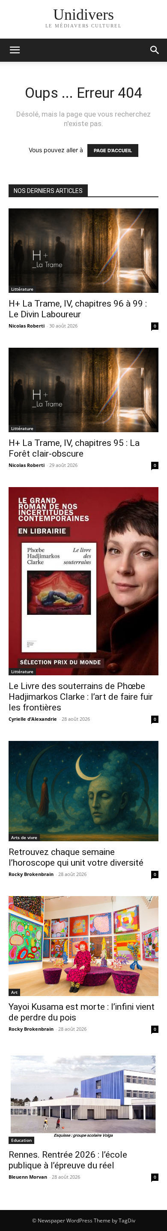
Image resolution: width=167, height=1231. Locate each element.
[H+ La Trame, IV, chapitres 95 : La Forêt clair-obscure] (83, 390)
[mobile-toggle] (14, 50)
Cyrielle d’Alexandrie (33, 719)
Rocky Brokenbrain (31, 874)
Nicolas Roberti (27, 325)
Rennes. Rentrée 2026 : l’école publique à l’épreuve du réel (68, 1160)
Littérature (22, 289)
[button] (155, 50)
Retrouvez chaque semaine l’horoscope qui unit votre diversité (76, 857)
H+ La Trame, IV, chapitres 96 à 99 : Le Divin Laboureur (78, 308)
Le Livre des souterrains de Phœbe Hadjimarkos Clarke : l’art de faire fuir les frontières (81, 697)
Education (21, 1140)
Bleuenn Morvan (28, 1177)
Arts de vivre (24, 837)
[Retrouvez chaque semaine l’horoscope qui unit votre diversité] (83, 791)
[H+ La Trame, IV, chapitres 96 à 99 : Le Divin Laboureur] (83, 250)
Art (14, 992)
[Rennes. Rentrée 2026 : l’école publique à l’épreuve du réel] (83, 1097)
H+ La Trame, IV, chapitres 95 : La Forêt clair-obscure (74, 448)
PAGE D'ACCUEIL (113, 150)
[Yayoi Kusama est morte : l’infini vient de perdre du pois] (83, 946)
